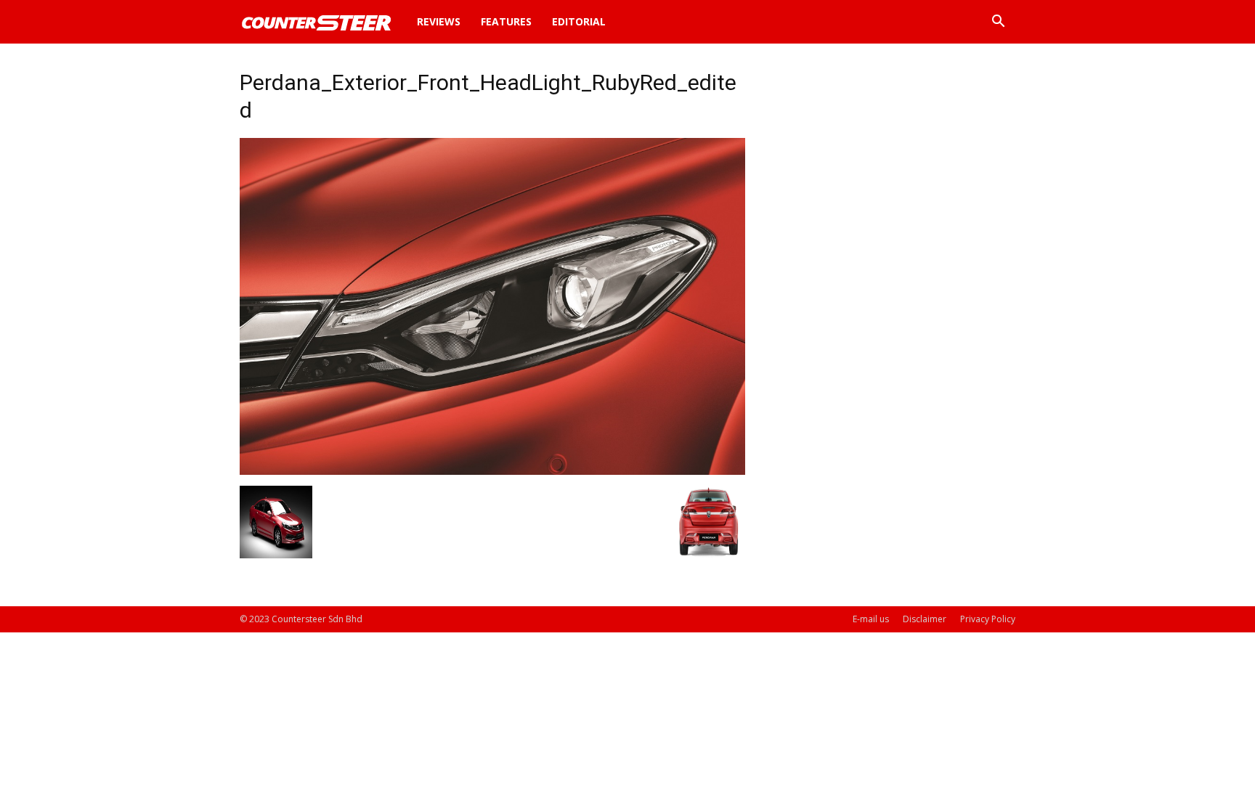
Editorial (579, 21)
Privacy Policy (987, 619)
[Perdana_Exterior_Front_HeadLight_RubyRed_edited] (492, 471)
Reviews (438, 21)
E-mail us (871, 619)
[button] (997, 23)
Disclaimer (924, 619)
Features (506, 21)
